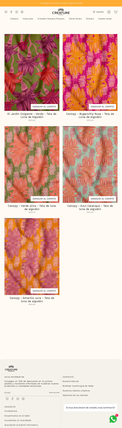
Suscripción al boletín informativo (21, 425)
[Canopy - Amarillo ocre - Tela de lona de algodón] (31, 256)
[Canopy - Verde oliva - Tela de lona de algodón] (31, 164)
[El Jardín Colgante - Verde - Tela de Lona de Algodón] (31, 72)
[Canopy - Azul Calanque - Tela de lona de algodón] (90, 164)
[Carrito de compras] (115, 11)
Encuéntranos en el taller (17, 416)
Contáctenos (10, 411)
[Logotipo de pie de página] (11, 368)
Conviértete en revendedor (18, 420)
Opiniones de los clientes (75, 395)
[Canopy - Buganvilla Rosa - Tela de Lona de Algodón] (90, 72)
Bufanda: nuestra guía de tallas (78, 386)
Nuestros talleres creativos (76, 391)
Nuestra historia (71, 381)
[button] (14, 18)
